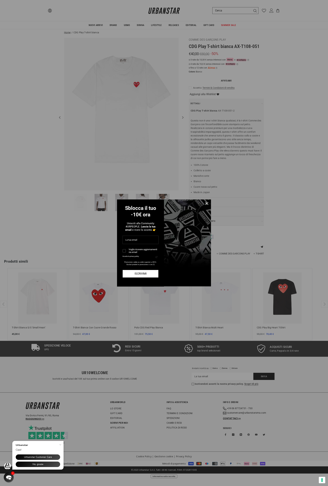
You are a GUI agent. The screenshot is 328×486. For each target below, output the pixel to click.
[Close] (207, 203)
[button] (9, 477)
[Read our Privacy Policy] (156, 257)
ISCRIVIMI (141, 273)
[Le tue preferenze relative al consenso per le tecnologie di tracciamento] (322, 480)
